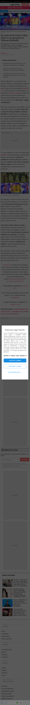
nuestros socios (22, 333)
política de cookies (18, 350)
